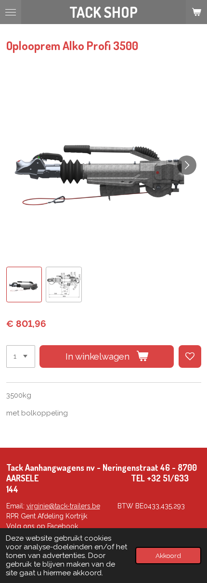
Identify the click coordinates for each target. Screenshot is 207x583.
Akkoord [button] (168, 555)
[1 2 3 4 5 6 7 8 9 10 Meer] (20, 356)
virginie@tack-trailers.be (63, 506)
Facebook (62, 526)
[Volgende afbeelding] (186, 165)
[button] (24, 285)
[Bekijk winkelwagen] (196, 12)
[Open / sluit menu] (10, 12)
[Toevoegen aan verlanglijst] (190, 356)
